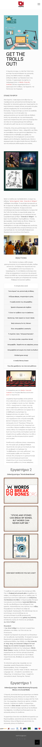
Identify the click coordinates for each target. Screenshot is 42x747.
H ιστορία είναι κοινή (21, 286)
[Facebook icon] (17, 739)
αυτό (7, 395)
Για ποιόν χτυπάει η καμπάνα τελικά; (21, 339)
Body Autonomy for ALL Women (21, 323)
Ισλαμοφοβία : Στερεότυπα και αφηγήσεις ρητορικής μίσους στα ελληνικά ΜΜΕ (22, 344)
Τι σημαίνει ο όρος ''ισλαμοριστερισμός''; (21, 334)
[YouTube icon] (22, 739)
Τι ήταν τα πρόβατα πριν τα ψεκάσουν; (21, 312)
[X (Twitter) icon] (20, 739)
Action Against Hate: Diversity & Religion (23, 201)
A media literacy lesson (21, 360)
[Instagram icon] (25, 739)
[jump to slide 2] (19, 251)
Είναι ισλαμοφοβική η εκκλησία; (21, 328)
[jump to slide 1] (16, 251)
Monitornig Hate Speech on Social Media (21, 318)
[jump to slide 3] (21, 251)
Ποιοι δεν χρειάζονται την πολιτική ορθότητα (21, 366)
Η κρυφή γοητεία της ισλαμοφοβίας (21, 302)
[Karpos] (21, 4)
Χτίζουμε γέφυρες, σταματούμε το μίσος (21, 296)
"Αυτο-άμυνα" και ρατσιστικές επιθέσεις (21, 291)
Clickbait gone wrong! (21, 355)
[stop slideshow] (26, 251)
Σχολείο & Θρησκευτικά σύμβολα (21, 307)
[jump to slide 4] (24, 251)
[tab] (21, 286)
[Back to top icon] (37, 742)
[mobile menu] (39, 4)
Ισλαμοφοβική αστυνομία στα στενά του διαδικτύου (22, 350)
